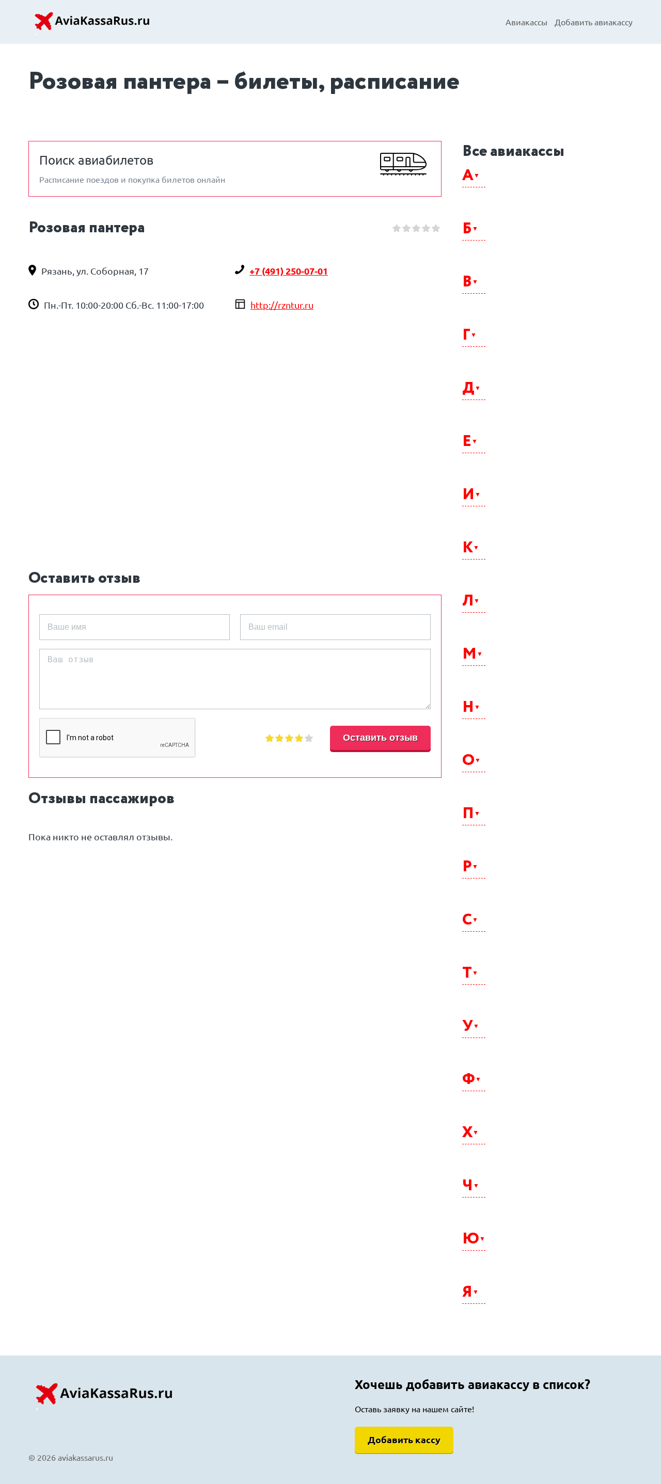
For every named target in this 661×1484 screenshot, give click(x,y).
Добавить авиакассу (594, 22)
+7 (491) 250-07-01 (288, 271)
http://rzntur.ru (281, 305)
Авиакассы (526, 22)
